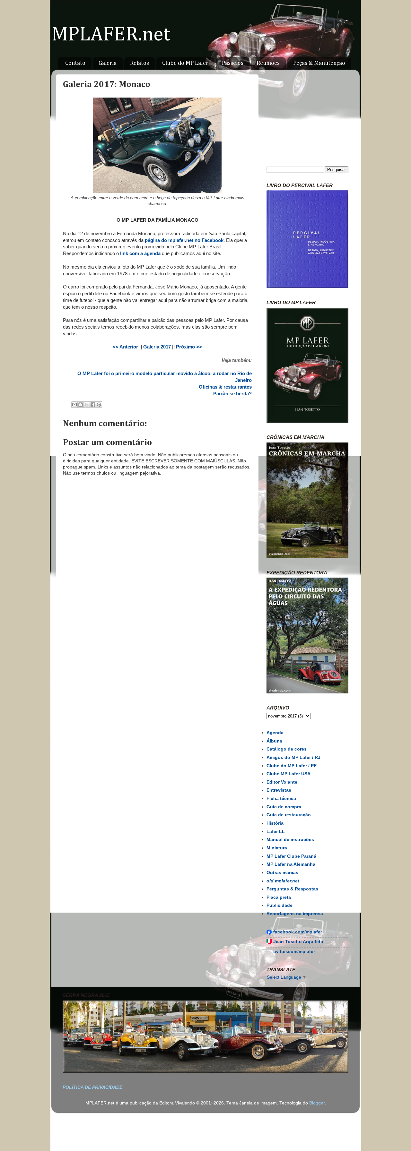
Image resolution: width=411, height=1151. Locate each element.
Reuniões (268, 63)
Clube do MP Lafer (185, 63)
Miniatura (277, 848)
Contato (75, 63)
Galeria (108, 63)
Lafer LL (276, 831)
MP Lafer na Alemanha (291, 864)
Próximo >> (189, 346)
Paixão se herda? (232, 393)
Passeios (232, 63)
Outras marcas (282, 872)
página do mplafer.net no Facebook (184, 240)
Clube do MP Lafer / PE (292, 765)
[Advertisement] (157, 677)
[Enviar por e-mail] (74, 404)
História (275, 823)
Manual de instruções (290, 839)
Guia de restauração (289, 814)
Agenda (275, 732)
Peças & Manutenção (319, 63)
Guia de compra (284, 806)
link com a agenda (140, 253)
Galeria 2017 (157, 346)
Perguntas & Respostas (292, 889)
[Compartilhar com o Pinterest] (99, 404)
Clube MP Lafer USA (288, 773)
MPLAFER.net (111, 35)
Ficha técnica (281, 798)
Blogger (317, 1103)
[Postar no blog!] (80, 404)
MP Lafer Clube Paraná (291, 856)
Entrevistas (279, 790)
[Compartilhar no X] (86, 404)
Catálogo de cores (287, 749)
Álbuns (274, 741)
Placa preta (279, 897)
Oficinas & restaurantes (225, 387)
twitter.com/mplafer (294, 951)
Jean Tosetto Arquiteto (298, 941)
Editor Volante (282, 782)
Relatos (139, 63)
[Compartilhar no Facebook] (93, 404)
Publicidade (280, 905)
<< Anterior (125, 346)
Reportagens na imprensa (295, 913)
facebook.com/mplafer (297, 932)
